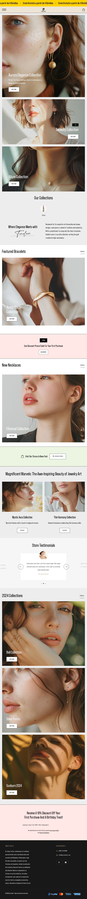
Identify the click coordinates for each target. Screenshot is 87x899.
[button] (41, 583)
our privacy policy (54, 830)
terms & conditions (44, 832)
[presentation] (20, 566)
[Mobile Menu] (4, 9)
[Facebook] (59, 862)
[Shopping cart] (83, 10)
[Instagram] (65, 862)
